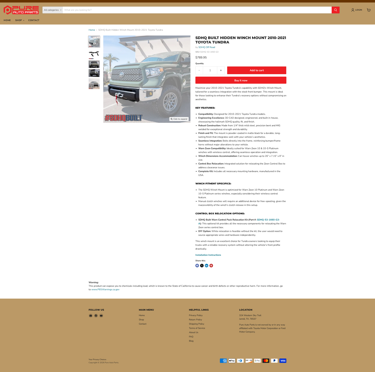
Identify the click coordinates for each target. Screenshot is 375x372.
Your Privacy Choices (97, 359)
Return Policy (195, 319)
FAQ (191, 336)
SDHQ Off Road (206, 47)
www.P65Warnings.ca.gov (105, 289)
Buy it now (240, 80)
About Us (193, 332)
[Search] (336, 10)
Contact (33, 20)
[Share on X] (202, 265)
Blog (191, 340)
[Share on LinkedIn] (206, 265)
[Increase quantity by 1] (221, 70)
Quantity (199, 63)
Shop (19, 20)
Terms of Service (197, 328)
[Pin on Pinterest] (211, 265)
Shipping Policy (196, 323)
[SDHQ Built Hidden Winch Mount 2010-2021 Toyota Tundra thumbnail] (94, 41)
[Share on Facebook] (197, 265)
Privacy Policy (196, 315)
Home (7, 20)
